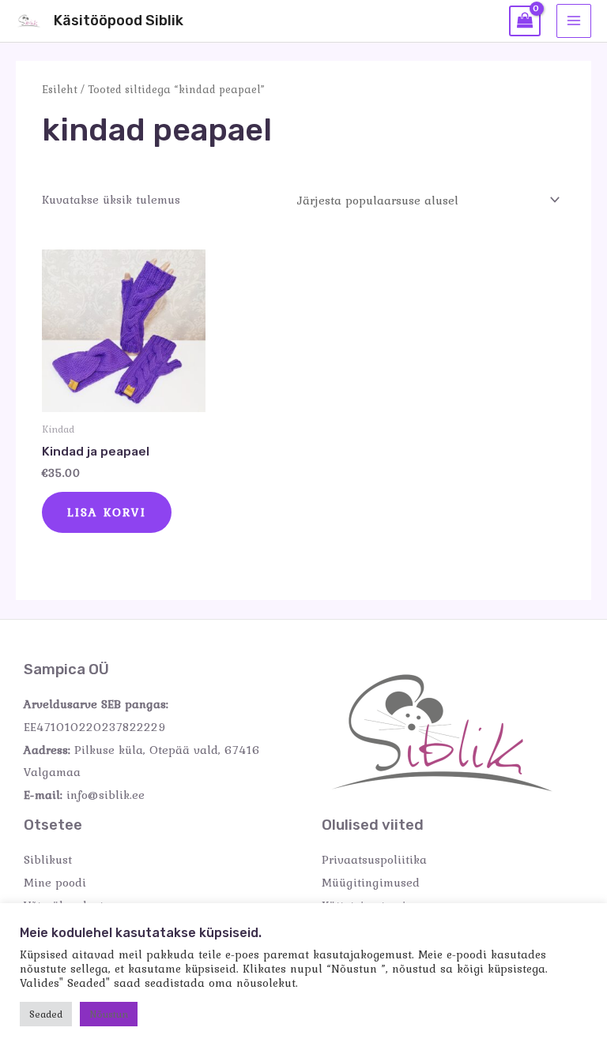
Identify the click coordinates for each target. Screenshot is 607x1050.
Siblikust (48, 859)
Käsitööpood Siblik (118, 20)
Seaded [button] (45, 1014)
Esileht (59, 89)
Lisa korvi (106, 512)
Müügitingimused (371, 882)
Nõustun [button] (108, 1014)
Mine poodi (55, 882)
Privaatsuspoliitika (374, 859)
